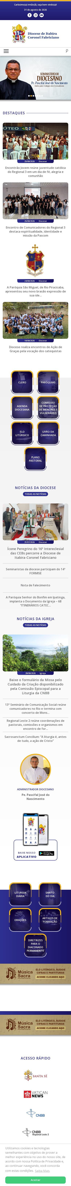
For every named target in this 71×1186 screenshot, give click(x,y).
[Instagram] (35, 15)
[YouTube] (41, 15)
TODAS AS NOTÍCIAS (35, 494)
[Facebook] (29, 15)
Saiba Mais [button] (42, 1171)
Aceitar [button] (35, 1180)
